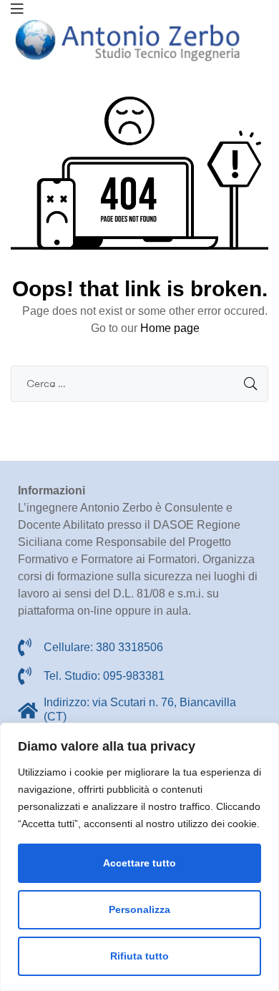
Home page (170, 328)
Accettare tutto (139, 863)
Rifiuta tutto (139, 956)
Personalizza (139, 909)
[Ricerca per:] (139, 383)
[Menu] (17, 8)
